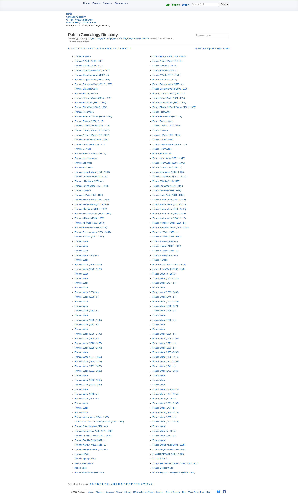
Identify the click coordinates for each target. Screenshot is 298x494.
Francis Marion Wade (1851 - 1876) (169, 204)
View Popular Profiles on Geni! (212, 48)
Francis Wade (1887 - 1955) (165, 394)
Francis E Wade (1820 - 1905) (166, 126)
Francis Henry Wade (162, 149)
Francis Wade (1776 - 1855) (165, 338)
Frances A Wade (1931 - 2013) (89, 66)
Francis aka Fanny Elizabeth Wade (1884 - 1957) (175, 463)
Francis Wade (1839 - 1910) (165, 357)
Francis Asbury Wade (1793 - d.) (167, 61)
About (90, 492)
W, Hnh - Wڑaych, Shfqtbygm (79, 20)
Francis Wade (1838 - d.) (164, 334)
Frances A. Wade (83, 56)
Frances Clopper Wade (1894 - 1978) (92, 79)
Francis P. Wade (159, 260)
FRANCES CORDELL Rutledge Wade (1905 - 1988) (99, 421)
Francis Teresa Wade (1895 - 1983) (169, 264)
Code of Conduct (173, 492)
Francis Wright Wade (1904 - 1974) (168, 449)
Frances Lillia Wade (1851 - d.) (89, 181)
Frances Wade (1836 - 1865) (88, 380)
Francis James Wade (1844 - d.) (167, 167)
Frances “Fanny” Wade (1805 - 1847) (92, 130)
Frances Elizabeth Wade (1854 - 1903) (93, 98)
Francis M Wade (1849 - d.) (165, 255)
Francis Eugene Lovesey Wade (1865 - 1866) (173, 472)
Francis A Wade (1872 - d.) (164, 79)
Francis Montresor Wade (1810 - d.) (169, 223)
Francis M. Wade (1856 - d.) (165, 232)
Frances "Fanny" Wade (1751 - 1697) (92, 135)
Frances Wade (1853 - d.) (87, 311)
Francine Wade (82, 454)
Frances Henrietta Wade (86, 158)
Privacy (127, 492)
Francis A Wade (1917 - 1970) (166, 75)
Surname (110, 492)
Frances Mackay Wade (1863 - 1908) (92, 200)
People (96, 3)
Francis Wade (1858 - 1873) (165, 389)
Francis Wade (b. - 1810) (164, 274)
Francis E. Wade (160, 130)
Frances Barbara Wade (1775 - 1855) (92, 70)
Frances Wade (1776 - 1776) (88, 334)
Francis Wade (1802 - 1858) (165, 361)
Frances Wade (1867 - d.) (87, 325)
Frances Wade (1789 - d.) (87, 255)
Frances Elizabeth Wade (86, 89)
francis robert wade (84, 463)
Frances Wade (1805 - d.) (87, 297)
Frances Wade (81, 241)
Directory (100, 492)
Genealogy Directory (76, 17)
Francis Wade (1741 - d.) (164, 366)
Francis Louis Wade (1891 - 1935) (168, 195)
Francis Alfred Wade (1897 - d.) (89, 472)
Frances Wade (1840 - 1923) (88, 269)
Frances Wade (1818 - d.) (87, 394)
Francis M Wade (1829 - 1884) (166, 246)
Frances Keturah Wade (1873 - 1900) (92, 172)
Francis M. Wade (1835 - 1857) (166, 237)
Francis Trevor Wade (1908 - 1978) (168, 269)
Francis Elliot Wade (161, 112)
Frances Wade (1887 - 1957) (88, 357)
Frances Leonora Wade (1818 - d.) (91, 176)
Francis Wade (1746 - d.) (164, 297)
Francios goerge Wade (85, 459)
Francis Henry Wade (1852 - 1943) (168, 158)
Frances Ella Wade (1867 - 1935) (90, 102)
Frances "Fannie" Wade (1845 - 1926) (92, 126)
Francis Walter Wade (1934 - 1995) (168, 445)
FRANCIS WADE (160, 459)
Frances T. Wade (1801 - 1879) (89, 237)
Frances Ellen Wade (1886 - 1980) (91, 107)
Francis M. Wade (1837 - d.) (165, 251)
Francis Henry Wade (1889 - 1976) (168, 163)
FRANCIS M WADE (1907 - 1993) (168, 454)
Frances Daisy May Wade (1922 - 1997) (93, 84)
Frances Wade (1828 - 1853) (88, 343)
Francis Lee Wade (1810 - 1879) (167, 186)
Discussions (121, 3)
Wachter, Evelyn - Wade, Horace (81, 22)
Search (224, 4)
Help (208, 492)
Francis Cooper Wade (162, 468)
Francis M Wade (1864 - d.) (165, 241)
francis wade (81, 468)
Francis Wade (158, 287)
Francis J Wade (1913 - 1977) (166, 181)
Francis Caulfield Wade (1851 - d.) (168, 93)
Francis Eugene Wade (162, 121)
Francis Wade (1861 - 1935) (165, 403)
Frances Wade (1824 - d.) (87, 338)
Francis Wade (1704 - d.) (164, 408)
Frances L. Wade (83, 190)
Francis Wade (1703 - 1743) (165, 301)
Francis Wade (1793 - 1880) (165, 292)
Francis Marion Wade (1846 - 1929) (169, 218)
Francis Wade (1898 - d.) (164, 311)
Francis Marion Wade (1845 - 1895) (169, 209)
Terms (119, 492)
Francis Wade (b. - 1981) (164, 398)
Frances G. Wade (83, 149)
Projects (107, 3)
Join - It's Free (173, 5)
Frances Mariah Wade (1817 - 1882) (92, 204)
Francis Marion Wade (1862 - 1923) (169, 213)
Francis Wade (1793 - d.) (164, 320)
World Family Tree (196, 492)
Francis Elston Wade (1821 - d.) (167, 116)
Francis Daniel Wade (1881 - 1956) (168, 98)
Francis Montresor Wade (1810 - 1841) (170, 227)
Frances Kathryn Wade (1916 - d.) (90, 445)
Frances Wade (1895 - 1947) (88, 320)
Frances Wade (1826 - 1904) (88, 264)
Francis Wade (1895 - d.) (164, 417)
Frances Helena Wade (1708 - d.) (90, 153)
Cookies (159, 492)
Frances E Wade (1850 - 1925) (89, 121)
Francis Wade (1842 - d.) (164, 435)
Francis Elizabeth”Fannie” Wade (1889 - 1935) (174, 107)
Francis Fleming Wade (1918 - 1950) (169, 144)
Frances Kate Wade (84, 167)
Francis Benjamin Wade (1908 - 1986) (170, 89)
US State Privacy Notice (143, 492)
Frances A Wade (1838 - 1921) (89, 61)
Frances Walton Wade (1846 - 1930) (92, 417)
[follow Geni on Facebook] (223, 492)
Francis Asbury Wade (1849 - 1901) (169, 56)
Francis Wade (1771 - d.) (164, 343)
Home (86, 3)
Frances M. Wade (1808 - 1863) (90, 223)
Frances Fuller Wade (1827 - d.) (90, 144)
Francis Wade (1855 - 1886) (165, 352)
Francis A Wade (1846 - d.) (164, 70)
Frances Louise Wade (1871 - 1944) (92, 186)
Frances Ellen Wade (84, 112)
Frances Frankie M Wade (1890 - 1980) (93, 435)
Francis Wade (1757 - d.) (164, 283)
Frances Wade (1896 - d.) (87, 292)
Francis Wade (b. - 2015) (164, 431)
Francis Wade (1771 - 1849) (165, 371)
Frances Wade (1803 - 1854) (88, 385)
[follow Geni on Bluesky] (217, 492)
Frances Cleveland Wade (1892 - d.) (92, 75)
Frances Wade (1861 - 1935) (88, 371)
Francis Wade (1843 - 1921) (165, 278)
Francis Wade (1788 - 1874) (165, 306)
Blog (184, 492)
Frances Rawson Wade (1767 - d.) (91, 227)
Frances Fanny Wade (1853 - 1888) (91, 140)
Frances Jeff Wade (83, 163)
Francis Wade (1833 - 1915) (165, 421)
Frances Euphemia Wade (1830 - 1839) (93, 116)
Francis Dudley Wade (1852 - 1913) (169, 102)
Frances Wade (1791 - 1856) (88, 366)
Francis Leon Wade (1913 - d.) (166, 190)
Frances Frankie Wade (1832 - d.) (90, 440)
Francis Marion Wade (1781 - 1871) (169, 200)
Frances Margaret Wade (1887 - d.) (91, 449)
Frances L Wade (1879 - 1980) (89, 195)
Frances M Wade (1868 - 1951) (89, 218)
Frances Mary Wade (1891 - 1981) (91, 209)
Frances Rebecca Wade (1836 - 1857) (93, 232)
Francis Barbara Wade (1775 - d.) (168, 84)
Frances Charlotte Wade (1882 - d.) (91, 426)
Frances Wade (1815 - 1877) (88, 348)
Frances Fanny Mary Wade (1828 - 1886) (94, 431)
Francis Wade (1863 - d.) (164, 348)
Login (184, 5)
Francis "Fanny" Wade (162, 140)
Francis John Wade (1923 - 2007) (168, 172)
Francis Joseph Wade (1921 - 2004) (169, 176)
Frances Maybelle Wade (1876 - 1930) (93, 213)
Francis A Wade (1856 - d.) (164, 66)
